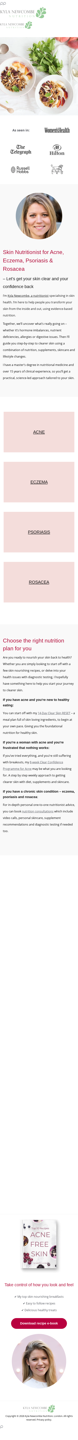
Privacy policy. (44, 1419)
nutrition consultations (38, 811)
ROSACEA (39, 582)
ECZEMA (39, 482)
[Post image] (39, 890)
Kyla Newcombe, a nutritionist (28, 296)
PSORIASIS (39, 532)
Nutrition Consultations (26, 1147)
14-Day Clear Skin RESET (54, 713)
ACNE (39, 432)
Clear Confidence (22, 1028)
